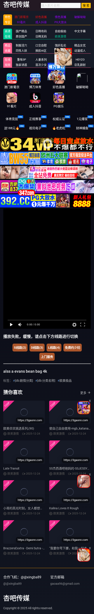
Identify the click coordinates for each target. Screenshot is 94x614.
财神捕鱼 (82, 128)
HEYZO (80, 59)
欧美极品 (65, 380)
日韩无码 (41, 36)
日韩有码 (41, 31)
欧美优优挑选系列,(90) (18, 428)
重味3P (21, 59)
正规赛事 (35, 119)
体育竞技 (12, 119)
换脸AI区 (41, 50)
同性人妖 (21, 50)
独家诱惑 (21, 64)
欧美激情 (60, 36)
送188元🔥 (11, 128)
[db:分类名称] (46, 380)
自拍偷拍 (60, 31)
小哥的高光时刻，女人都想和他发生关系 (30, 508)
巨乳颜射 (80, 64)
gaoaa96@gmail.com (65, 583)
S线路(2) (20, 347)
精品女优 (80, 45)
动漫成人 (80, 50)
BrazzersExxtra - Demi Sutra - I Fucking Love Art (35, 548)
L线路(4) (54, 347)
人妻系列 (41, 59)
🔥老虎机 (58, 128)
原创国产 (21, 36)
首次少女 (41, 64)
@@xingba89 (12, 583)
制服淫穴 (21, 45)
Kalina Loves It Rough (64, 508)
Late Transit (11, 468)
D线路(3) (37, 347)
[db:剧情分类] (24, 380)
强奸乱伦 (60, 45)
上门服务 (47, 356)
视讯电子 (35, 128)
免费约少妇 (72, 347)
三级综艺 (60, 50)
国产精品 (21, 31)
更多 (83, 393)
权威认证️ (59, 119)
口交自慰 (41, 45)
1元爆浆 (82, 119)
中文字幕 (80, 31)
